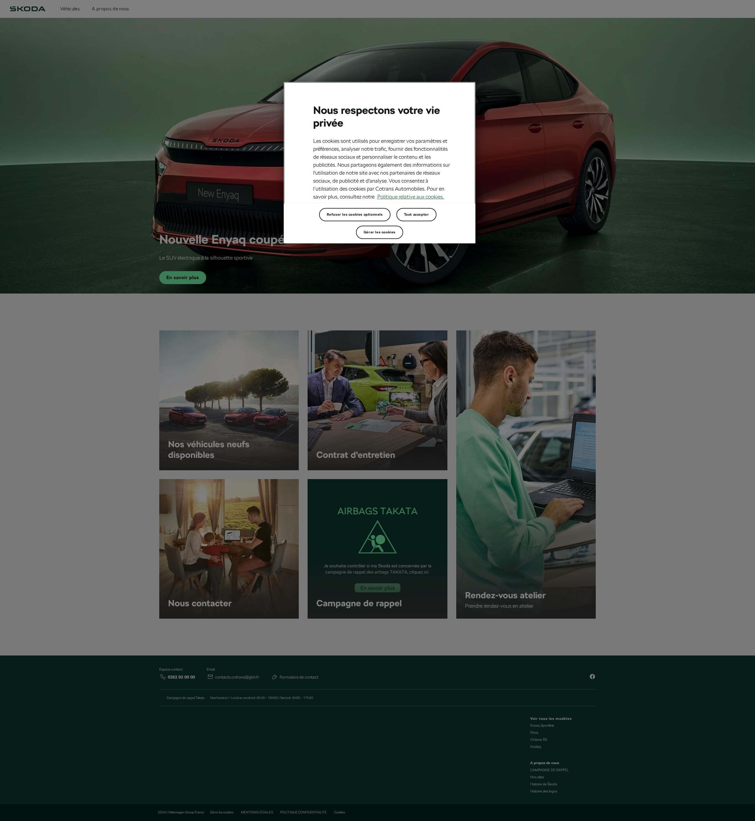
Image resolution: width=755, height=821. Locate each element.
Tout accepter (416, 214)
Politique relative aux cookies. (410, 197)
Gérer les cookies (379, 232)
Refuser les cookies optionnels (355, 214)
